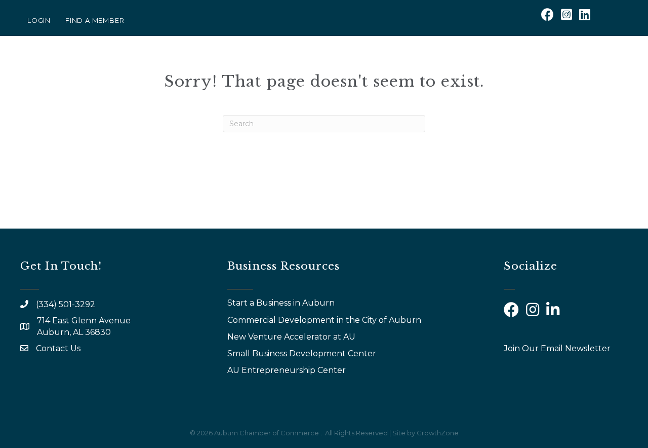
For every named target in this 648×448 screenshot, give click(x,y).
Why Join (435, 64)
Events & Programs (345, 64)
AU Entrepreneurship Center (287, 370)
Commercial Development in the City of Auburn (325, 320)
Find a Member (94, 20)
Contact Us (58, 348)
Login (39, 20)
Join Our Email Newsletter (557, 348)
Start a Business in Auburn (281, 303)
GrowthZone (438, 433)
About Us (255, 64)
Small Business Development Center (302, 353)
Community (602, 64)
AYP (479, 64)
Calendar (531, 64)
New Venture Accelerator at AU (292, 337)
